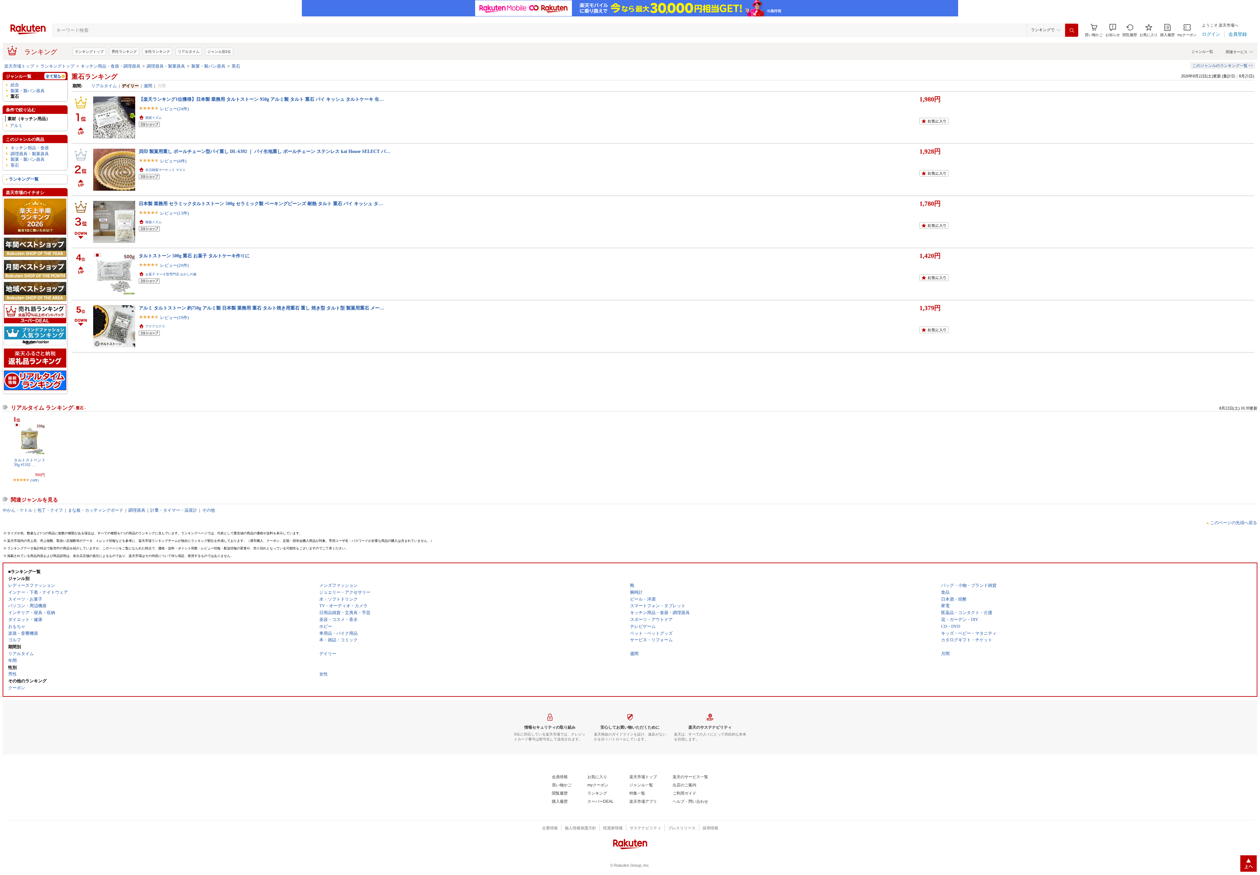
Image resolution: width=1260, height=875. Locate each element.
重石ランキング (94, 76)
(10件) (34, 480)
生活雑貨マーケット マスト (165, 170)
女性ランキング (157, 51)
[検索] (1071, 30)
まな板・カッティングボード (95, 510)
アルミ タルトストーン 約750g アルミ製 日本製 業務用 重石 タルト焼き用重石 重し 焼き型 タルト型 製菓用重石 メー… (261, 307)
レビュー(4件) (173, 161)
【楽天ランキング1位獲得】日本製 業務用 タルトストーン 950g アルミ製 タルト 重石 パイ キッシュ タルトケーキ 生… (261, 99)
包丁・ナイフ (50, 510)
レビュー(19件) (174, 317)
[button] (1112, 30)
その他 (208, 510)
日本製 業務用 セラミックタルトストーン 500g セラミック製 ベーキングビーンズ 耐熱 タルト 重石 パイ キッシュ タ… (261, 203)
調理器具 (136, 510)
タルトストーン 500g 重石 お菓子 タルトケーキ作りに (194, 255)
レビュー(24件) (174, 108)
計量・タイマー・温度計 (173, 510)
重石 (236, 66)
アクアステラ (155, 326)
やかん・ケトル (17, 510)
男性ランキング (124, 51)
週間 (148, 85)
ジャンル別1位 (219, 51)
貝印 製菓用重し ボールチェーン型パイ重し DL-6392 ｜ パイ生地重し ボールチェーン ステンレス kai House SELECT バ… (264, 151)
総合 (14, 84)
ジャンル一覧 (1202, 51)
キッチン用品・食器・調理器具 (110, 66)
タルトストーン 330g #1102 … (29, 462)
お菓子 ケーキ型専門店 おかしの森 (171, 274)
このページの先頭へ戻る (1233, 522)
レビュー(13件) (174, 213)
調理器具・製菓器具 (166, 66)
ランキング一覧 (24, 179)
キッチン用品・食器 (29, 147)
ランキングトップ (89, 51)
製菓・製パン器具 (208, 66)
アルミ (16, 125)
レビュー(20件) (174, 265)
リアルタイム (189, 51)
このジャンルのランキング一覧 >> (1222, 65)
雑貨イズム (153, 117)
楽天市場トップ (19, 66)
